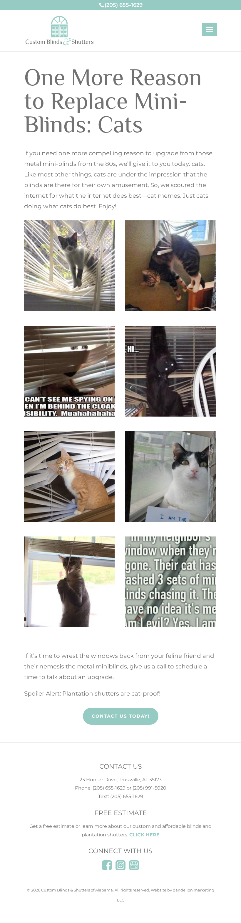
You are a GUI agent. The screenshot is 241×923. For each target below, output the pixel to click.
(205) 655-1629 (109, 788)
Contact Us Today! (121, 716)
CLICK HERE (144, 835)
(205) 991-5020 (149, 788)
